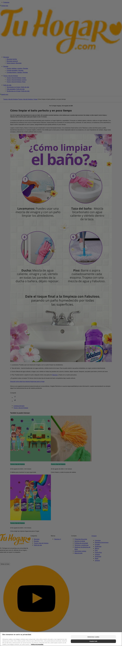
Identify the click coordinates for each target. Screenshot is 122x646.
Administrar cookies (93, 637)
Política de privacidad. (37, 644)
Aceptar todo (93, 641)
